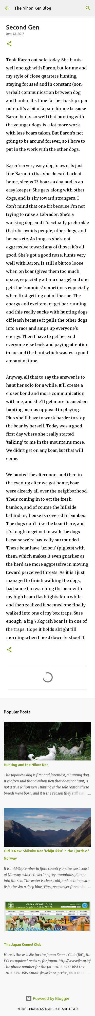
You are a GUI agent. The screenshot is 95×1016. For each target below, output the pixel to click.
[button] (9, 44)
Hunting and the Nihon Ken (26, 765)
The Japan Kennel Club (22, 945)
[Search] (88, 8)
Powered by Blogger (50, 998)
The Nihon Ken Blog (32, 8)
